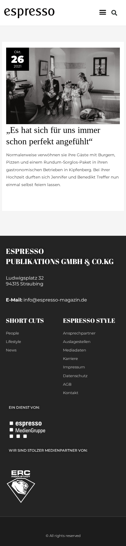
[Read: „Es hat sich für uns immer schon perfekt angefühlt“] (63, 85)
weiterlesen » (19, 197)
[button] (102, 12)
